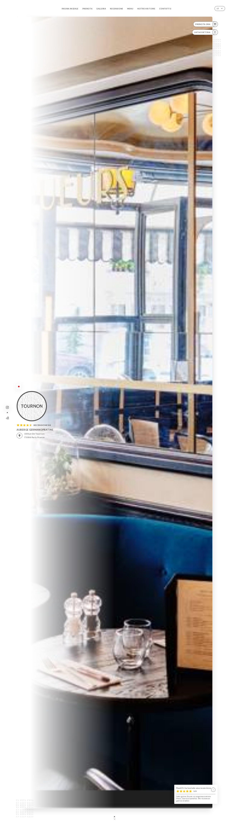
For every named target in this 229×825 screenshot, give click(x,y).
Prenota (87, 9)
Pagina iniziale (70, 9)
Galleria (101, 9)
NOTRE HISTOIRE (146, 9)
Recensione (116, 9)
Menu (130, 9)
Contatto (165, 9)
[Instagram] (7, 407)
